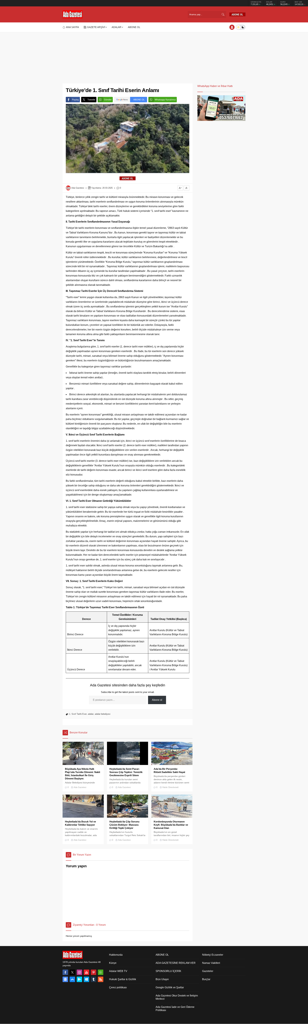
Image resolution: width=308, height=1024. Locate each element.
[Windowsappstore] (86, 979)
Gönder (108, 99)
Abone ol (157, 700)
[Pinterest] (93, 972)
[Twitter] (72, 972)
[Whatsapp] (100, 972)
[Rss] (100, 979)
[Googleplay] (79, 979)
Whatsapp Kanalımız (165, 99)
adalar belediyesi (102, 714)
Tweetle (91, 99)
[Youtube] (86, 972)
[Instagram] (79, 972)
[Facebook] (65, 972)
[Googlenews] (65, 979)
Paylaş (75, 99)
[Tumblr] (93, 979)
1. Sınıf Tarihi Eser (78, 714)
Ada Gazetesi (77, 188)
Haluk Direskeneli (170, 787)
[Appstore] (72, 979)
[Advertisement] (154, 56)
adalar (91, 714)
